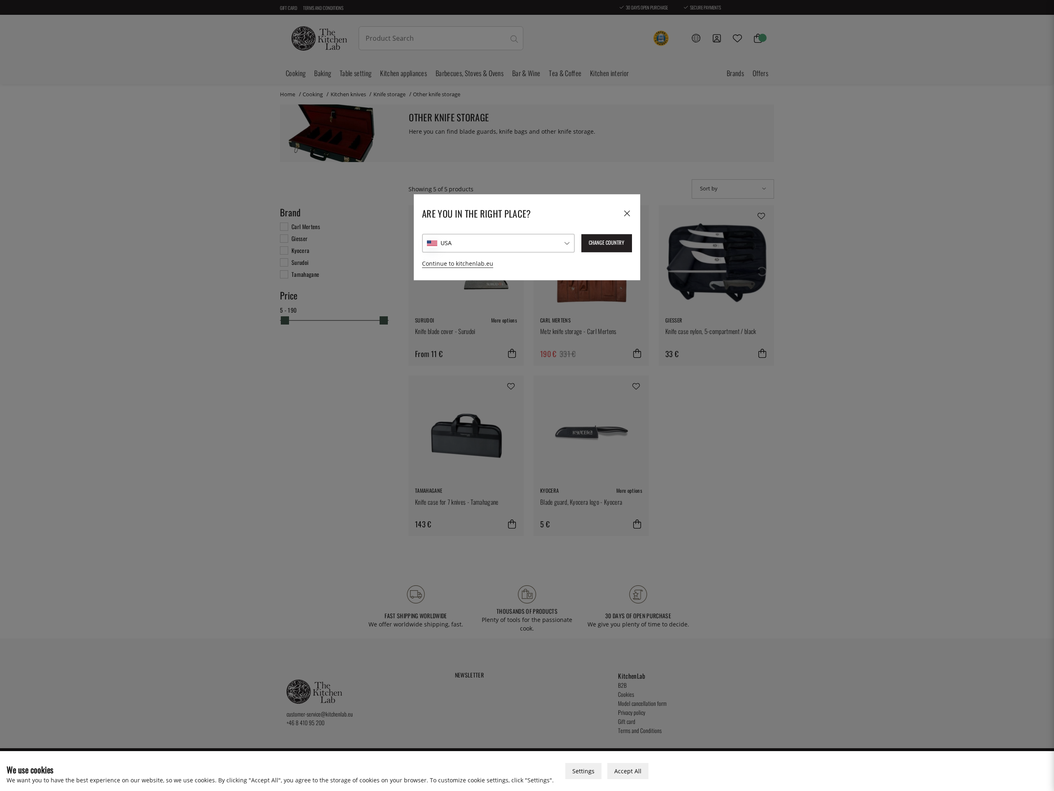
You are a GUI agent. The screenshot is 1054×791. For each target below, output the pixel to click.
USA (446, 243)
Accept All (627, 771)
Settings (583, 771)
